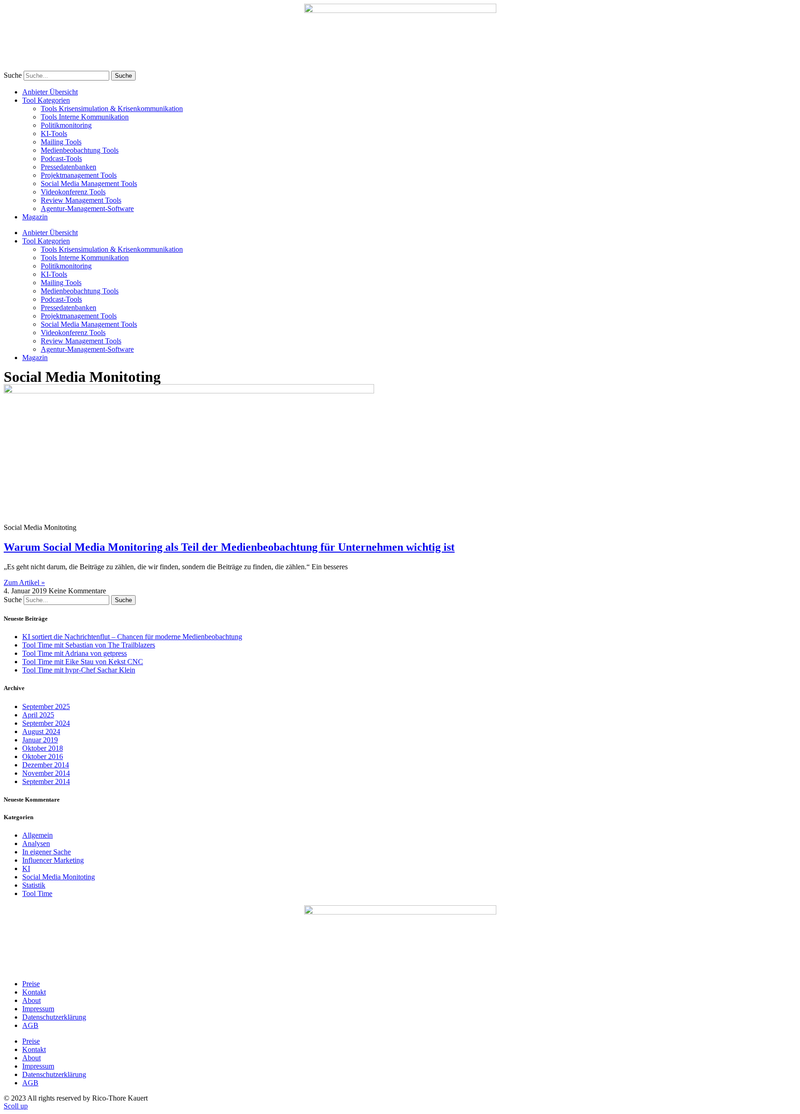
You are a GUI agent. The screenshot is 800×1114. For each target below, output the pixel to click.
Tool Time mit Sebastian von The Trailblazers (88, 645)
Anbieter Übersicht (50, 92)
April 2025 (38, 715)
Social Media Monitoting (58, 877)
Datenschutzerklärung (54, 1017)
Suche (13, 75)
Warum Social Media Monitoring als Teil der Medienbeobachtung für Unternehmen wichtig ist (229, 547)
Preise (31, 984)
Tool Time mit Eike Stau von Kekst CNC (82, 662)
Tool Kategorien (46, 100)
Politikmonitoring (66, 125)
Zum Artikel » (24, 582)
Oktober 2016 (42, 756)
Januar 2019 (40, 740)
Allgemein (37, 835)
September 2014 (46, 781)
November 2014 (46, 773)
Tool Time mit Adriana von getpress (74, 653)
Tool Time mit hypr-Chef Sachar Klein (78, 670)
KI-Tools (54, 133)
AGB (30, 1025)
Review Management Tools (81, 200)
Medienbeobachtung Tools (80, 150)
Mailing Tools (61, 142)
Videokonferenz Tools (73, 192)
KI (26, 868)
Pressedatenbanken (68, 167)
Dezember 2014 (45, 765)
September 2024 (46, 723)
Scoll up (16, 1106)
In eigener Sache (46, 852)
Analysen (36, 843)
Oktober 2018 (42, 748)
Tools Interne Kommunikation (85, 117)
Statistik (33, 885)
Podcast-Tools (61, 158)
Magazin (35, 217)
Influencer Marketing (53, 860)
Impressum (38, 1009)
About (31, 1000)
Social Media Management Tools (89, 183)
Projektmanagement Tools (79, 175)
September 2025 (46, 706)
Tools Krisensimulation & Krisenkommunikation (112, 108)
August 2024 (41, 731)
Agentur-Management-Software (87, 208)
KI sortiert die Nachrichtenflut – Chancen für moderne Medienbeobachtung (132, 637)
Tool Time (37, 893)
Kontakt (34, 992)
